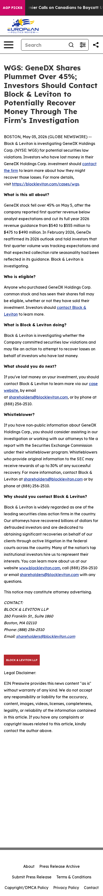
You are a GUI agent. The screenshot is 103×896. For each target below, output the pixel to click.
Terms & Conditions (73, 877)
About (28, 866)
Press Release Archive (59, 866)
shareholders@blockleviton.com (38, 397)
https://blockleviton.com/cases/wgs (45, 184)
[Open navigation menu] (8, 45)
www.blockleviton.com (39, 567)
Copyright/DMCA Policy (26, 887)
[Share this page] (95, 45)
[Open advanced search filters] (82, 44)
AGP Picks (12, 8)
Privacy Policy (66, 887)
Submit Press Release (32, 877)
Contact (91, 887)
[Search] (71, 44)
